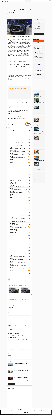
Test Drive (38, 42)
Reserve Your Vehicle (39, 33)
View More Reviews (39, 113)
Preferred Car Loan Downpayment (13, 333)
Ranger (34, 178)
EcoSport (21, 49)
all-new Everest (18, 41)
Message (9, 341)
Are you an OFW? (10, 307)
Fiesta (34, 179)
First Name (9, 311)
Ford (34, 174)
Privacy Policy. (26, 353)
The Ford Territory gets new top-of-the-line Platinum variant (17, 90)
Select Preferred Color (11, 118)
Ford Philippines (10, 36)
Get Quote (38, 40)
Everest (34, 175)
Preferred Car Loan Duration (12, 337)
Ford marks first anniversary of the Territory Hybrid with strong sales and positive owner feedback (19, 93)
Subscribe (38, 74)
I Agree (26, 412)
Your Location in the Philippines (24, 318)
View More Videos (39, 169)
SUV (25, 51)
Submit (9, 355)
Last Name (21, 311)
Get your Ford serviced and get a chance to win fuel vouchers (17, 88)
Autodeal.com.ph (21, 353)
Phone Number (10, 318)
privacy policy (38, 410)
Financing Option (10, 329)
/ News (8, 8)
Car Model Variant (19, 115)
